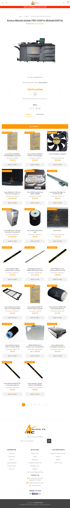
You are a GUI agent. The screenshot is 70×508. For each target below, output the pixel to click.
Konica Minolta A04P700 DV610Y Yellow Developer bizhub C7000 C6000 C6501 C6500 (35, 309)
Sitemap (11, 453)
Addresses (35, 459)
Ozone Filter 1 (57, 230)
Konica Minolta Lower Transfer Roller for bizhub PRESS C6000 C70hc (57, 270)
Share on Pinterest (36, 108)
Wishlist (35, 469)
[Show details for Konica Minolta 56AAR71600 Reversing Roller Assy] (57, 294)
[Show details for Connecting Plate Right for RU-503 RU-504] (57, 179)
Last (46, 404)
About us (11, 469)
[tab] (28, 114)
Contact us (11, 456)
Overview (40, 114)
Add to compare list (36, 77)
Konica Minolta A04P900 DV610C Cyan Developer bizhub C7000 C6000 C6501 (35, 155)
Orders (35, 456)
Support (58, 456)
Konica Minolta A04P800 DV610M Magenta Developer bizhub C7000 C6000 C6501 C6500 (12, 156)
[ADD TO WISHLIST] (35, 94)
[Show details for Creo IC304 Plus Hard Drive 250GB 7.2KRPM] (35, 179)
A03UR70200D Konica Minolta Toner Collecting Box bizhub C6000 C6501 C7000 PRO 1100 (35, 347)
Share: (35, 105)
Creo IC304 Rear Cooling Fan (57, 154)
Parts (28, 114)
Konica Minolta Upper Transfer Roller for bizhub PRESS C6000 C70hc (12, 270)
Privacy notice (11, 466)
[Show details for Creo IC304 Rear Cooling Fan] (57, 141)
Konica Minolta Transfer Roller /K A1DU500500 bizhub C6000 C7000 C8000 (35, 385)
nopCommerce (38, 502)
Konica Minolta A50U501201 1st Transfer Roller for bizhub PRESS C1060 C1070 (12, 385)
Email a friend (39, 108)
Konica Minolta (39, 23)
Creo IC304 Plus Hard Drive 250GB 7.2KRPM (35, 193)
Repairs (58, 459)
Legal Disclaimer (12, 463)
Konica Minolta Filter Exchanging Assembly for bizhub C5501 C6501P (57, 346)
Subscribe (49, 441)
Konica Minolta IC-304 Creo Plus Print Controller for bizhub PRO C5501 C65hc (12, 193)
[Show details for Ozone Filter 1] (57, 217)
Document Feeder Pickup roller (35, 231)
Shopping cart (35, 466)
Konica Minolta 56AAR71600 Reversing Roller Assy (57, 307)
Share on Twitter (31, 108)
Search (12, 459)
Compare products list (35, 463)
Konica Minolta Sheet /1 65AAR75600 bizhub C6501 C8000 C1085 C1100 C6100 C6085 (35, 271)
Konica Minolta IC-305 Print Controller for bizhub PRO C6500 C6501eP (12, 232)
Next (42, 404)
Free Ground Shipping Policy (35, 472)
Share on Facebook (34, 108)
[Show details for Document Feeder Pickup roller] (35, 217)
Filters (35, 126)
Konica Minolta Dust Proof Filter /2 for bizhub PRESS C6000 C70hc (12, 308)
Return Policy (58, 463)
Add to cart (12, 164)
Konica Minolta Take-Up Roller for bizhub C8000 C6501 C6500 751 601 (12, 346)
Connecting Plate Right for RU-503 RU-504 (57, 193)
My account (34, 453)
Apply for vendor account (58, 453)
